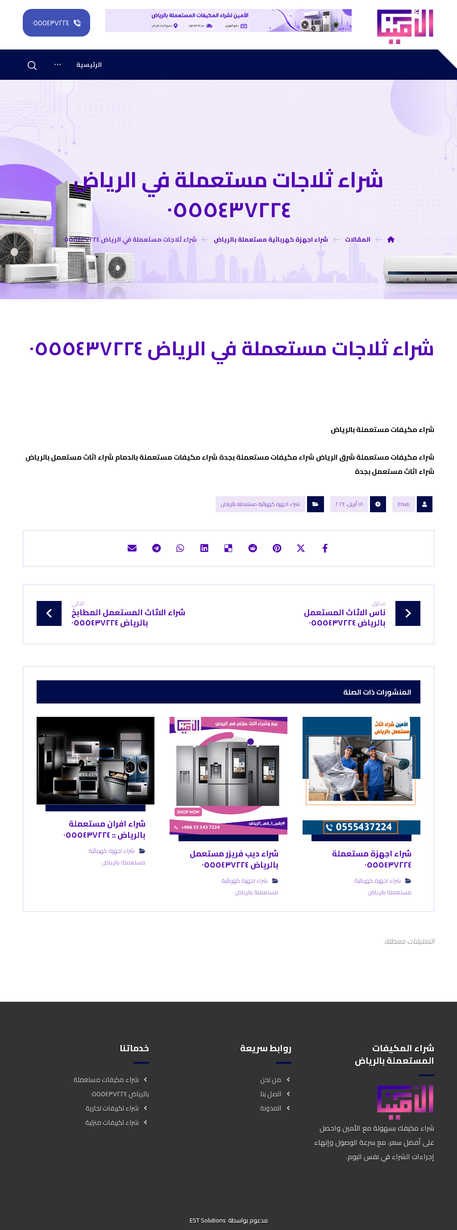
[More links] (57, 64)
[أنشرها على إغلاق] (301, 548)
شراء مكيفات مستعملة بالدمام (166, 457)
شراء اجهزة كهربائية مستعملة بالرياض (260, 504)
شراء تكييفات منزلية (112, 1122)
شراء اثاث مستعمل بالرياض (69, 457)
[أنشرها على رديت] (253, 548)
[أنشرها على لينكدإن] (204, 548)
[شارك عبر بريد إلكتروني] (132, 548)
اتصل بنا (270, 1093)
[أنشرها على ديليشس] (228, 548)
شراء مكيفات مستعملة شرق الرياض (375, 457)
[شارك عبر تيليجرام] (156, 548)
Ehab (404, 504)
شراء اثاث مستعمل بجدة (394, 471)
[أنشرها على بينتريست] (277, 548)
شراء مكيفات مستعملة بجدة (266, 457)
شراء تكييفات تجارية (112, 1108)
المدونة (270, 1108)
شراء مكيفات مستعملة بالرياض (381, 429)
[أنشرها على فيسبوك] (325, 548)
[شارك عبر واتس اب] (180, 548)
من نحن (270, 1079)
